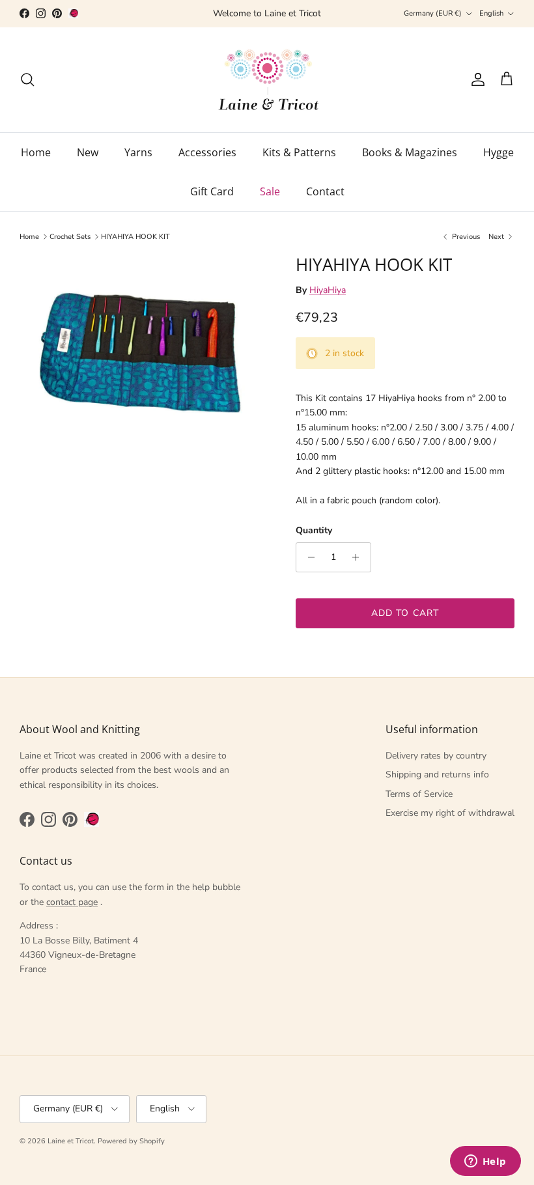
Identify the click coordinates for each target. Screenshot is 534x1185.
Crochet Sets (70, 237)
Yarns (138, 152)
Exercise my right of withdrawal (450, 813)
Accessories (207, 152)
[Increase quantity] (359, 557)
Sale (270, 191)
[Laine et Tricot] (267, 79)
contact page (72, 902)
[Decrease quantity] (307, 557)
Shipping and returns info (437, 774)
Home (36, 152)
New (87, 152)
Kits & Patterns (299, 152)
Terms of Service (419, 794)
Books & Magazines (409, 152)
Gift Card (212, 191)
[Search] (27, 79)
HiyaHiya (327, 290)
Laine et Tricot (71, 1141)
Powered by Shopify (131, 1141)
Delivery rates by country (436, 755)
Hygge (498, 152)
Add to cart (405, 613)
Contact (325, 191)
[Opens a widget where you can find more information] (485, 1162)
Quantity (314, 530)
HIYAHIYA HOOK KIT (135, 237)
